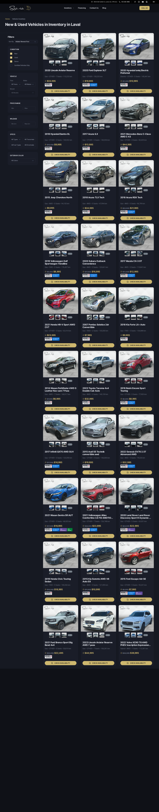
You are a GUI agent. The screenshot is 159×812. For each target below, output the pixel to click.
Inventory (67, 8)
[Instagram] (139, 2)
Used (16, 57)
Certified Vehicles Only (22, 65)
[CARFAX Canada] (48, 84)
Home (7, 19)
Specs (12, 134)
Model (12, 89)
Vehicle (13, 76)
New (15, 53)
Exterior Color (16, 155)
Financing (82, 8)
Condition (14, 49)
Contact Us (94, 8)
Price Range (15, 103)
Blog (104, 8)
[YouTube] (143, 2)
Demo (16, 61)
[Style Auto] (20, 8)
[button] (60, 63)
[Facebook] (135, 2)
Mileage (13, 119)
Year (11, 80)
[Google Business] (146, 2)
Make (25, 80)
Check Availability (62, 91)
